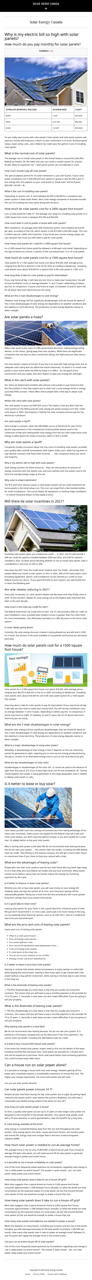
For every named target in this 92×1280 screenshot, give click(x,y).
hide (50, 51)
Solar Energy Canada (46, 4)
